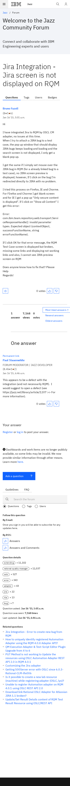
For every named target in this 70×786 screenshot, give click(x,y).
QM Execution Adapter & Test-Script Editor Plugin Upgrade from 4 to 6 (35, 648)
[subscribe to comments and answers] (5, 547)
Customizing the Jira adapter (23, 665)
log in (20, 432)
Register (8, 432)
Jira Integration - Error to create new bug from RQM (33, 633)
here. (21, 461)
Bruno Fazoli (10, 108)
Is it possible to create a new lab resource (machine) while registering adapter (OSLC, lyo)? (34, 678)
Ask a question (14, 476)
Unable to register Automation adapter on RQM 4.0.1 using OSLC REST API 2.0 (34, 686)
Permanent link (11, 355)
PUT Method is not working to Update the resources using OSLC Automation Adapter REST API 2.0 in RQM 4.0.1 (35, 658)
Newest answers (54, 315)
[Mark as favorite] (5, 291)
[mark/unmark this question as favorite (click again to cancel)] (5, 291)
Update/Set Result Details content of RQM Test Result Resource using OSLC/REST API (34, 701)
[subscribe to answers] (5, 541)
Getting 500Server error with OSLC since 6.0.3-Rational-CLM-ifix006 (34, 671)
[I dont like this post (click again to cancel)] (56, 291)
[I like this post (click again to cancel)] (49, 291)
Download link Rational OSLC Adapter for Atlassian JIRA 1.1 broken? (36, 693)
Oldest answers (53, 320)
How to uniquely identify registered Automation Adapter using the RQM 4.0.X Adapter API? (34, 641)
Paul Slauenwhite (14, 360)
